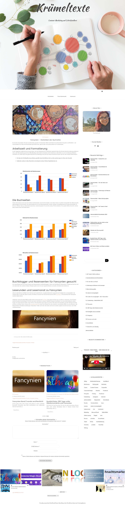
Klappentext (97, 400)
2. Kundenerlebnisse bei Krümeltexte (94, 278)
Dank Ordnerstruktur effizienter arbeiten (115, 487)
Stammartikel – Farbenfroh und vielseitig (98, 159)
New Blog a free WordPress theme (67, 503)
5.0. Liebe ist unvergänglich (92, 293)
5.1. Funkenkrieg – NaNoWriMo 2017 (94, 300)
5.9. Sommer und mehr (91, 319)
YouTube (44, 299)
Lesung (85, 406)
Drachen (98, 390)
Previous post (16, 347)
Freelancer (101, 393)
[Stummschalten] (106, 368)
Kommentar (45, 424)
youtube (93, 424)
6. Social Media (89, 323)
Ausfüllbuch (106, 381)
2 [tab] (44, 416)
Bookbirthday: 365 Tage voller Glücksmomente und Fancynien (98, 239)
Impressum (72, 96)
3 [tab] (46, 416)
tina (15, 356)
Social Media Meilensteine (18, 486)
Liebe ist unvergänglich (96, 406)
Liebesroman (87, 409)
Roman (86, 418)
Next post (76, 347)
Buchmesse (86, 384)
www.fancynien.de (34, 304)
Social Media (101, 418)
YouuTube (69, 398)
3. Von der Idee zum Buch (92, 281)
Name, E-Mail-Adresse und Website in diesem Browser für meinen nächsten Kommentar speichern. (46, 456)
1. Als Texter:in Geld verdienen (93, 274)
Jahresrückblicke (89, 330)
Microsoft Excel (95, 412)
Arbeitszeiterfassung (95, 381)
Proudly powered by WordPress (47, 503)
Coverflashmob (57, 398)
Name (35, 442)
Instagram (95, 396)
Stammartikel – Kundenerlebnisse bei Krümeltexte (99, 175)
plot (101, 415)
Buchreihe (23, 342)
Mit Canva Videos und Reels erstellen (99, 246)
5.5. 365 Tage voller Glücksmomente (94, 308)
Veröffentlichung (32, 398)
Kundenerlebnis (94, 403)
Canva (85, 387)
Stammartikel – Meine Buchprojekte (99, 198)
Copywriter (104, 387)
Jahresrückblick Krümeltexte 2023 (98, 214)
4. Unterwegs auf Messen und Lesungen (95, 285)
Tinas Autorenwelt (61, 96)
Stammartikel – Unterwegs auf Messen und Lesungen (100, 191)
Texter (85, 421)
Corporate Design (88, 390)
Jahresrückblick (87, 400)
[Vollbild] (108, 368)
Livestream (100, 409)
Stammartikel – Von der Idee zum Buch (99, 183)
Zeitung (86, 427)
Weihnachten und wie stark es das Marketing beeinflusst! (99, 223)
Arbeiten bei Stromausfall (96, 230)
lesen (102, 403)
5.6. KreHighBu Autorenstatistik (93, 311)
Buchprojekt (18, 342)
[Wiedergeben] (84, 368)
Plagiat (95, 415)
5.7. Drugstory (89, 315)
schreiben (92, 418)
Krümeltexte (62, 7)
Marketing (86, 412)
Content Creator (94, 387)
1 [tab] (43, 416)
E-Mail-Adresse (35, 446)
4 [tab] (47, 416)
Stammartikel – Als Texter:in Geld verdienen (98, 207)
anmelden (58, 294)
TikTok (91, 421)
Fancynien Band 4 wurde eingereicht (27, 401)
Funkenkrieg (87, 396)
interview (103, 396)
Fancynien (28, 342)
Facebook (105, 390)
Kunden (86, 403)
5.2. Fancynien (45, 137)
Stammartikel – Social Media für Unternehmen (98, 167)
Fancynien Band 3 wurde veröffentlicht (62, 401)
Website (35, 450)
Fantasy (32, 342)
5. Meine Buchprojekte (91, 289)
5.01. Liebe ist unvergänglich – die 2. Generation (97, 296)
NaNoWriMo (105, 412)
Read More (16, 410)
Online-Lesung (87, 415)
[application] (96, 362)
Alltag (85, 381)
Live (94, 409)
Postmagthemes (82, 503)
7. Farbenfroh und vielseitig (92, 326)
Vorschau (86, 424)
